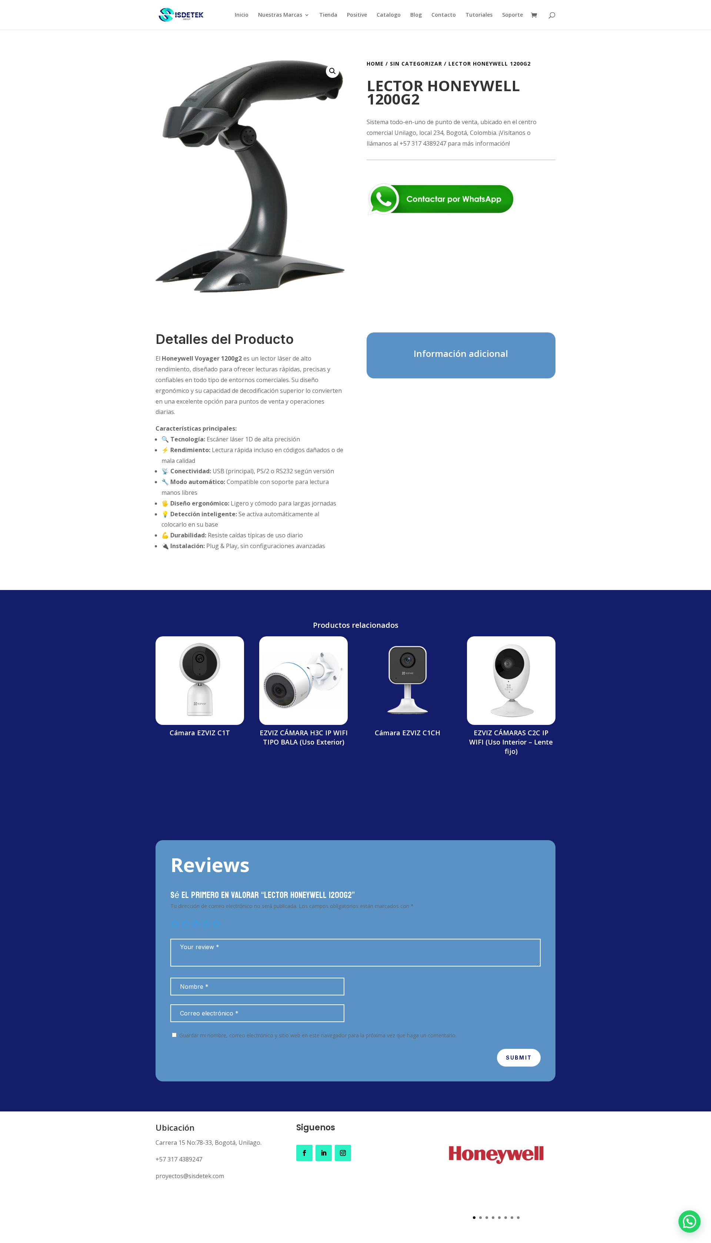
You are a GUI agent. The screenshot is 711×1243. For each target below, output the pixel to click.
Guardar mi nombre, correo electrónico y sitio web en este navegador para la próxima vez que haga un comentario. (318, 1035)
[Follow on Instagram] (343, 1153)
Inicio (241, 15)
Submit (519, 1057)
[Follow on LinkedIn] (324, 1153)
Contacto (443, 15)
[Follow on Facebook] (304, 1153)
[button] (332, 71)
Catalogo (389, 15)
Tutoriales (479, 15)
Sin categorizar (416, 63)
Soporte (512, 15)
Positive (357, 15)
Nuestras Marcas (280, 15)
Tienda (328, 15)
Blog (416, 15)
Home (375, 63)
